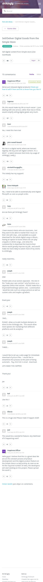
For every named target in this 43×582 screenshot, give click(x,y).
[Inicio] (7, 3)
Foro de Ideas (7, 22)
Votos (39, 74)
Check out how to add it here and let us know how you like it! (21, 88)
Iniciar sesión (7, 484)
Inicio (4, 577)
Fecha (31, 74)
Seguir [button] (33, 60)
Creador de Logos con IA (30, 579)
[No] (11, 60)
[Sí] (4, 60)
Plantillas (5, 579)
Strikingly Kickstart (28, 577)
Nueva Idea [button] (11, 28)
